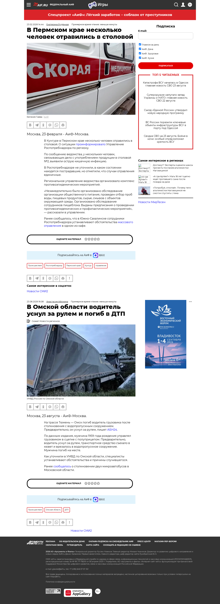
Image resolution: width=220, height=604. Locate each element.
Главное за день (150, 44)
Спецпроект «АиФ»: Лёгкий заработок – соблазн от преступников (110, 15)
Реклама (50, 541)
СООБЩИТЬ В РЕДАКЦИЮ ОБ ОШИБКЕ (122, 545)
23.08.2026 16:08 (35, 301)
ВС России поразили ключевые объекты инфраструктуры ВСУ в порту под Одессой (165, 125)
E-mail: (142, 30)
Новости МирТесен (152, 202)
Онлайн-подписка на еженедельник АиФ (111, 541)
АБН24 (112, 429)
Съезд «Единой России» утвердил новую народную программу (165, 112)
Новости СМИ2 (37, 291)
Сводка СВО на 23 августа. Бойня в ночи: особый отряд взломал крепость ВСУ (166, 139)
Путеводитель (74, 545)
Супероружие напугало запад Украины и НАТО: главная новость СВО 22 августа (166, 97)
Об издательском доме (72, 541)
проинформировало (91, 144)
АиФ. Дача (147, 49)
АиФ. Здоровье (150, 53)
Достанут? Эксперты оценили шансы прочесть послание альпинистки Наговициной (173, 168)
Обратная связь (54, 545)
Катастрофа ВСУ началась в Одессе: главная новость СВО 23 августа (166, 84)
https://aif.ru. (55, 577)
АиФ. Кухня (148, 58)
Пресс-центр (144, 541)
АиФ (46, 117)
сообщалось (62, 466)
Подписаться (166, 66)
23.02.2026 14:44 (35, 24)
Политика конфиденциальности (60, 582)
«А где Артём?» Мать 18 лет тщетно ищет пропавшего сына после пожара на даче (171, 179)
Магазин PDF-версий (166, 541)
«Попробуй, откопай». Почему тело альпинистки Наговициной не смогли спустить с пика (172, 190)
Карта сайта (92, 545)
